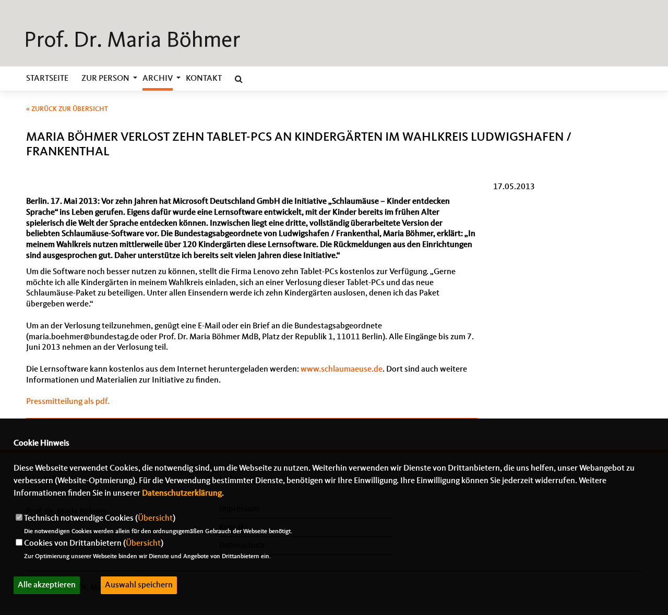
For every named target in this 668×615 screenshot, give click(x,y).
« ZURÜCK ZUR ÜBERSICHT (67, 109)
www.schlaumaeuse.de (342, 369)
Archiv (157, 79)
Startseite (47, 79)
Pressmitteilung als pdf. (68, 402)
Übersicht (155, 518)
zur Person (105, 79)
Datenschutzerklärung (182, 493)
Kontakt (204, 79)
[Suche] (239, 81)
